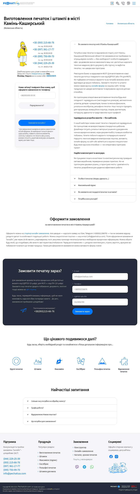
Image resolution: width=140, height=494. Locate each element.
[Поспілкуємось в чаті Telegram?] (84, 467)
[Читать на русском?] (112, 3)
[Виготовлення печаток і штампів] (18, 3)
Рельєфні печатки (47, 467)
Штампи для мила (47, 471)
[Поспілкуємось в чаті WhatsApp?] (92, 467)
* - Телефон (76, 284)
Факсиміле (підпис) (48, 460)
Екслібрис (44, 464)
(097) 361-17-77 (11, 466)
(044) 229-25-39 (11, 458)
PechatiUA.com (24, 486)
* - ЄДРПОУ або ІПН (79, 296)
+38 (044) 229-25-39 (43, 64)
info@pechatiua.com (38, 74)
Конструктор (80, 447)
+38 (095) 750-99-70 (43, 58)
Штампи (43, 456)
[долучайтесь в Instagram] (116, 457)
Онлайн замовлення (83, 451)
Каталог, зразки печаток (85, 454)
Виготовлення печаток (49, 452)
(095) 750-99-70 (11, 469)
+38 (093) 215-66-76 (43, 44)
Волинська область (126, 23)
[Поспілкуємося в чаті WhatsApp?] (47, 310)
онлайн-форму (98, 86)
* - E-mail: (75, 271)
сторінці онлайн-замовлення (36, 233)
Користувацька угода (128, 489)
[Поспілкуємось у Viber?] (128, 3)
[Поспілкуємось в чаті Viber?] (77, 467)
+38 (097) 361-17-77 (43, 51)
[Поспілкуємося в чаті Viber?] (32, 310)
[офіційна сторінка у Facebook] (111, 457)
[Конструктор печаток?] (117, 3)
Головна (109, 23)
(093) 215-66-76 (11, 462)
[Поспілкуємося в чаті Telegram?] (40, 310)
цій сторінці (31, 289)
